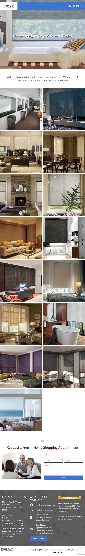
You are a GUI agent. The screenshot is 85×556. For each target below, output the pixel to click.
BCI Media (59, 552)
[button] (43, 5)
